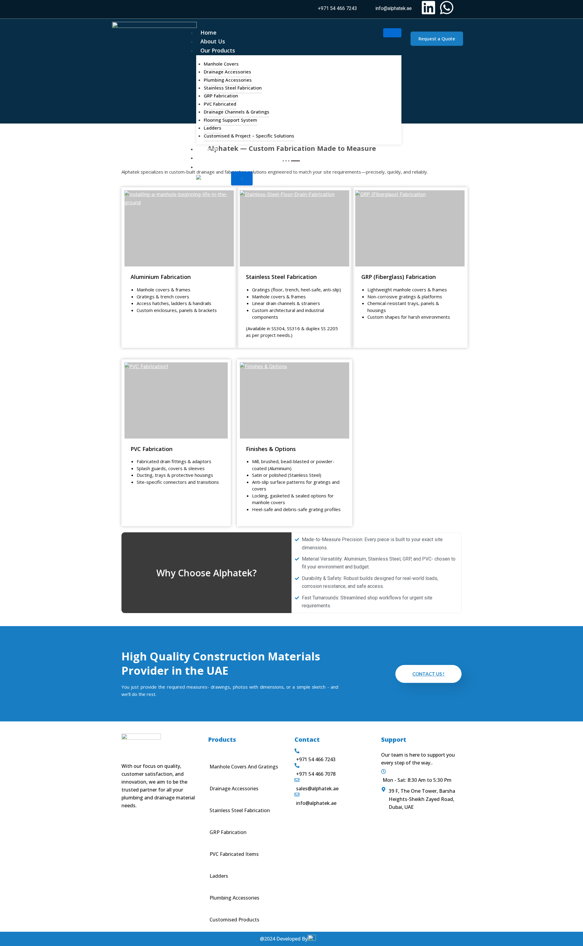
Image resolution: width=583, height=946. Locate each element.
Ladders (212, 128)
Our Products (217, 50)
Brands (209, 148)
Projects (211, 157)
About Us (212, 41)
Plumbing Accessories (228, 80)
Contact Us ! (428, 673)
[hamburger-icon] (392, 32)
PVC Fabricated (220, 104)
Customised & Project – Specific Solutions (249, 136)
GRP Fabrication (221, 96)
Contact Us (215, 166)
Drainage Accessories (227, 72)
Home (208, 32)
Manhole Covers (221, 64)
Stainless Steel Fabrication (233, 88)
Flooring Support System (230, 120)
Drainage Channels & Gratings (236, 112)
